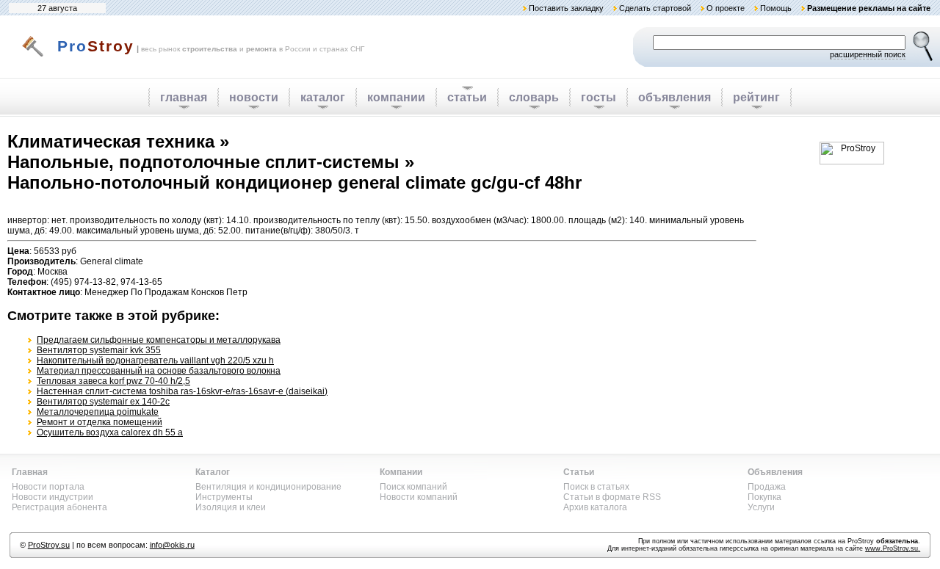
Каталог (212, 472)
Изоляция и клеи (230, 507)
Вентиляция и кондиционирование (268, 487)
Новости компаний (419, 497)
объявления (674, 97)
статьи (467, 97)
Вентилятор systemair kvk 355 (99, 350)
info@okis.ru (172, 544)
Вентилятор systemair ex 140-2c (103, 401)
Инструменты (224, 497)
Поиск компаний (413, 487)
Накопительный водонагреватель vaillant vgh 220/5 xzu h (155, 360)
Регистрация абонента (59, 507)
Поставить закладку (566, 8)
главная (183, 97)
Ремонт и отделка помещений (99, 422)
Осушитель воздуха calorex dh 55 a (110, 432)
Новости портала (48, 487)
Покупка (764, 497)
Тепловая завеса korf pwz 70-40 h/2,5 (113, 381)
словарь (534, 97)
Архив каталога (595, 507)
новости (253, 97)
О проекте (725, 8)
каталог (322, 97)
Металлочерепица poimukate (98, 412)
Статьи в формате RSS (612, 497)
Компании (401, 472)
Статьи (578, 472)
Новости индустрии (52, 497)
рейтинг (756, 97)
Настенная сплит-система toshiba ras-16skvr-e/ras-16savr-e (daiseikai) (182, 391)
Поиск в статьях (596, 487)
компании (396, 97)
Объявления (775, 472)
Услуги (761, 507)
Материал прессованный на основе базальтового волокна (159, 371)
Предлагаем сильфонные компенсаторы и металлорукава (159, 340)
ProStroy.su (49, 544)
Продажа (767, 487)
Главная (30, 472)
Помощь (776, 8)
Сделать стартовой (655, 8)
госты (598, 97)
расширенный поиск (867, 54)
